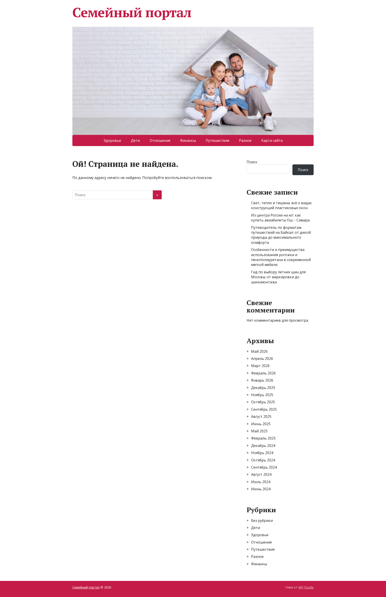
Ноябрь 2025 (262, 394)
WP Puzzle (306, 587)
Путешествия (217, 140)
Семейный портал (131, 12)
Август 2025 (261, 416)
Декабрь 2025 (263, 387)
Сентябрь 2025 (264, 409)
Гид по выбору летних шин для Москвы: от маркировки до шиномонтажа (278, 277)
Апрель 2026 (262, 358)
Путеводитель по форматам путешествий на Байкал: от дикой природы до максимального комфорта (281, 235)
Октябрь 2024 (263, 460)
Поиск (252, 161)
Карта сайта (272, 140)
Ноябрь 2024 (262, 452)
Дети (135, 140)
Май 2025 (259, 431)
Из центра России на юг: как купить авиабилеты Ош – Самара (280, 218)
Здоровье (112, 140)
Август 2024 (261, 474)
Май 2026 (259, 351)
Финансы (188, 140)
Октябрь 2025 (263, 401)
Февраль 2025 (263, 438)
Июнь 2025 (261, 423)
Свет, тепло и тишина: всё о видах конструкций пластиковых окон (281, 205)
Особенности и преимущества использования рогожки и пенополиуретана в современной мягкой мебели (281, 257)
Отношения (160, 140)
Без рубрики (262, 520)
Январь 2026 (262, 380)
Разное (245, 140)
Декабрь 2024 (263, 445)
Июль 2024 (260, 481)
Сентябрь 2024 (264, 467)
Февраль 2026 (263, 373)
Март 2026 (260, 365)
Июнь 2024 (261, 489)
